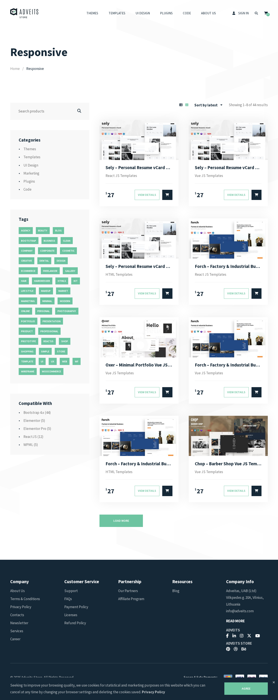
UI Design (143, 13)
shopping (27, 351)
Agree (246, 688)
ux (52, 361)
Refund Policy (75, 623)
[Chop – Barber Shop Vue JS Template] (228, 436)
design (61, 260)
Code (187, 13)
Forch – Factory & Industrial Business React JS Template (228, 266)
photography (67, 311)
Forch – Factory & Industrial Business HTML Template (139, 464)
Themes (92, 13)
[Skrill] (251, 677)
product (27, 331)
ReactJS (30, 436)
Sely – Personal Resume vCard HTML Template (139, 266)
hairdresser (42, 280)
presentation (52, 321)
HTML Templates (119, 274)
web (64, 361)
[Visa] (239, 677)
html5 (62, 280)
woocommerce (51, 371)
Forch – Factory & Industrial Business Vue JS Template (228, 365)
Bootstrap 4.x (33, 412)
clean (66, 240)
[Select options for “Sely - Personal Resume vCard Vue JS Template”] (256, 195)
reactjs (48, 341)
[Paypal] (263, 677)
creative (26, 260)
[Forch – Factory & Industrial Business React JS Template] (228, 238)
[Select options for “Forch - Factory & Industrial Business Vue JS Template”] (256, 392)
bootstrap (28, 240)
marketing (28, 301)
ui (42, 361)
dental (44, 260)
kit (76, 280)
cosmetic (68, 250)
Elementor (31, 420)
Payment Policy (76, 606)
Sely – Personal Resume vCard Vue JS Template (228, 167)
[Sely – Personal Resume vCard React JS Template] (139, 140)
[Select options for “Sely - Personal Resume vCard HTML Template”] (167, 293)
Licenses (70, 614)
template (27, 361)
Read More (235, 621)
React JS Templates (121, 175)
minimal (47, 301)
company (27, 250)
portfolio (28, 321)
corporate (47, 250)
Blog (175, 590)
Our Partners (128, 590)
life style (27, 290)
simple (45, 351)
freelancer (50, 270)
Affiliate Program (131, 598)
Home (15, 68)
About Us (208, 13)
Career (15, 639)
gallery (70, 270)
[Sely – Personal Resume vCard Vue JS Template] (228, 140)
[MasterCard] (228, 677)
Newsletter (19, 623)
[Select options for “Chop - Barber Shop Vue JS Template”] (256, 491)
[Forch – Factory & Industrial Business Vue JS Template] (228, 337)
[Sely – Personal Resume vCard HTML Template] (139, 238)
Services (16, 631)
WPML (28, 444)
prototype (28, 341)
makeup (46, 290)
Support (71, 590)
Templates (117, 13)
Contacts (17, 614)
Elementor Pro (34, 428)
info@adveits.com (240, 611)
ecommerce (28, 270)
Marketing (31, 173)
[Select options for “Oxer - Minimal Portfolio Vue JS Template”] (167, 392)
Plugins (166, 13)
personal (43, 311)
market (63, 290)
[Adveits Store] (24, 13)
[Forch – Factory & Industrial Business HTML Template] (139, 436)
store (61, 351)
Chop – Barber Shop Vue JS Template (228, 464)
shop (64, 341)
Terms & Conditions (25, 598)
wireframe (27, 371)
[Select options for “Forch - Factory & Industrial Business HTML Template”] (167, 491)
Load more (121, 521)
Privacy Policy (20, 606)
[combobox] (208, 105)
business (49, 240)
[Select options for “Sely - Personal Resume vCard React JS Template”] (167, 195)
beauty (42, 230)
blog (58, 230)
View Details (147, 195)
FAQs (68, 598)
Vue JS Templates (209, 175)
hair (23, 280)
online (25, 311)
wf (76, 361)
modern (65, 301)
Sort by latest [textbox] (206, 105)
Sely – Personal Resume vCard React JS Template (139, 167)
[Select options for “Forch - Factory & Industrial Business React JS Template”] (256, 293)
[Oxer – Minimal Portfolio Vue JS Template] (139, 337)
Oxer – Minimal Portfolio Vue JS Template (139, 365)
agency (25, 230)
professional (49, 331)
